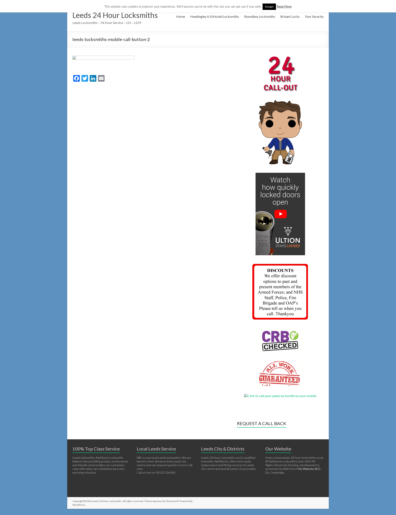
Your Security (314, 16)
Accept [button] (269, 6)
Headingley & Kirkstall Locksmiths (214, 16)
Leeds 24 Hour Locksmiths (115, 15)
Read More (284, 6)
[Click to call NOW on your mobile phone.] (280, 396)
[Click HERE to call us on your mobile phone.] (280, 58)
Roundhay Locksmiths (259, 16)
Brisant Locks (290, 16)
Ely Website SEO (309, 468)
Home (180, 16)
